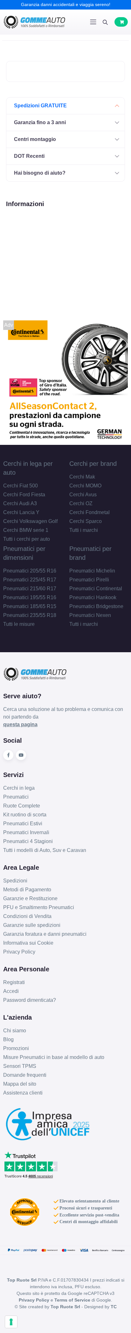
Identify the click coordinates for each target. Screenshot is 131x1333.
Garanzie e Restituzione (30, 898)
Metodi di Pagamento (27, 889)
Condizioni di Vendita (27, 916)
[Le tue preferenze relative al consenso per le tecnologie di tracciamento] (11, 1322)
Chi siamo (14, 1030)
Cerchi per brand (93, 463)
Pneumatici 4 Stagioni (28, 841)
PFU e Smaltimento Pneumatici (38, 907)
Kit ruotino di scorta (24, 814)
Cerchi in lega (19, 788)
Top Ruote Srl (65, 1306)
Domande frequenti (24, 1075)
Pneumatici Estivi (22, 823)
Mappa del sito (19, 1084)
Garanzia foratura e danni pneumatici (44, 934)
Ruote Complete (21, 805)
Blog (8, 1039)
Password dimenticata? (29, 1000)
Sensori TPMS (19, 1066)
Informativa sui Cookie (28, 943)
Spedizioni (15, 880)
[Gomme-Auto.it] (34, 22)
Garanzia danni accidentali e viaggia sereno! (65, 4)
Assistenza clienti (23, 1092)
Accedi (11, 991)
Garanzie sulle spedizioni (31, 925)
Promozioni (16, 1048)
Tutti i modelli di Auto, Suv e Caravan (44, 850)
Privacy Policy (19, 952)
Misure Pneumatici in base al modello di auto (53, 1057)
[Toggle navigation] (93, 22)
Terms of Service (72, 1300)
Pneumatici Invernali (26, 832)
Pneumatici (16, 797)
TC (114, 1306)
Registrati (14, 982)
